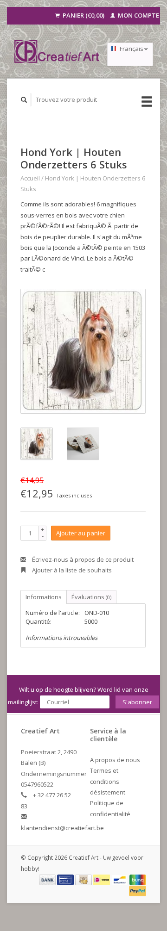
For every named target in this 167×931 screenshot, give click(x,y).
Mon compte (137, 15)
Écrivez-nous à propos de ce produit (82, 559)
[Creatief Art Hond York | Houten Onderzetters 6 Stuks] (83, 351)
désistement (107, 792)
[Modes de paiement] (48, 879)
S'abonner (137, 702)
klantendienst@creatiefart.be (62, 828)
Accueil (30, 178)
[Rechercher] (24, 99)
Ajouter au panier (80, 533)
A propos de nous (115, 760)
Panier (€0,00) (83, 15)
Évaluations (91, 597)
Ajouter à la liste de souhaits (71, 570)
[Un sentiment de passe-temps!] (57, 51)
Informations (44, 597)
